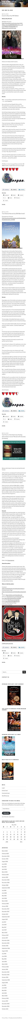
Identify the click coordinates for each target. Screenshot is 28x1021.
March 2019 (4, 872)
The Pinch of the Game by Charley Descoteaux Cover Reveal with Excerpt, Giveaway (14, 436)
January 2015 (5, 1001)
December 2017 (5, 908)
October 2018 (5, 885)
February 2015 (5, 998)
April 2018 (4, 898)
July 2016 (4, 953)
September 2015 (6, 980)
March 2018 (4, 901)
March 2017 (4, 932)
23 (21, 836)
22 (17, 836)
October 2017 (5, 914)
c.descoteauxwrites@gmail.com (12, 601)
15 (17, 834)
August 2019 (5, 861)
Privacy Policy (5, 1017)
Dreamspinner (11, 560)
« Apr (7, 841)
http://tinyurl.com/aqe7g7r (13, 599)
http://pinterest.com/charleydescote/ (15, 596)
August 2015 (5, 982)
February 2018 (5, 903)
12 (7, 834)
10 (24, 831)
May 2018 (4, 895)
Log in (3, 788)
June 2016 (4, 956)
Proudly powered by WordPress (15, 1017)
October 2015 (5, 977)
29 (17, 839)
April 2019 (4, 869)
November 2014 (5, 1006)
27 (10, 839)
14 (14, 834)
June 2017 (4, 924)
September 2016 (6, 948)
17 (24, 834)
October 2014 (5, 1009)
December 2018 (5, 880)
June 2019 (4, 864)
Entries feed (5, 790)
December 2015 (5, 972)
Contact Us (5, 677)
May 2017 (4, 927)
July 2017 (4, 922)
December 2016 (5, 940)
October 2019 (5, 858)
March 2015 (4, 995)
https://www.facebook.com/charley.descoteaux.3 (13, 588)
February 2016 (5, 966)
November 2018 (5, 882)
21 (14, 836)
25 (3, 839)
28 (14, 839)
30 (21, 839)
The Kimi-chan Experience (9, 3)
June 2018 (4, 893)
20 (10, 836)
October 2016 (5, 945)
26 (7, 839)
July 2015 (4, 985)
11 (3, 834)
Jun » (21, 841)
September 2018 (6, 887)
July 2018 (4, 890)
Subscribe (6, 813)
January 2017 (5, 937)
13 (10, 834)
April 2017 (4, 930)
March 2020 (5, 851)
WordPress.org (5, 795)
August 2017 (5, 919)
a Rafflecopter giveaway (7, 643)
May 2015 (4, 990)
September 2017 (6, 916)
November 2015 (5, 974)
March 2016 (4, 964)
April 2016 (4, 961)
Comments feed (6, 793)
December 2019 (5, 856)
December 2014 (5, 1003)
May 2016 (4, 959)
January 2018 (5, 906)
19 (7, 836)
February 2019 (5, 874)
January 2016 (5, 969)
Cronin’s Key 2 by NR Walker (10, 15)
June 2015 (4, 987)
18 (3, 836)
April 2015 (4, 993)
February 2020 (5, 853)
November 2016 (5, 943)
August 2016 (5, 951)
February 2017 (5, 935)
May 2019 (4, 866)
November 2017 (5, 911)
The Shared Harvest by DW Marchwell (13, 213)
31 (24, 839)
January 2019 (5, 877)
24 (24, 836)
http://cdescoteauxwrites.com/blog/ (12, 598)
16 (21, 834)
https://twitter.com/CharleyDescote (14, 595)
